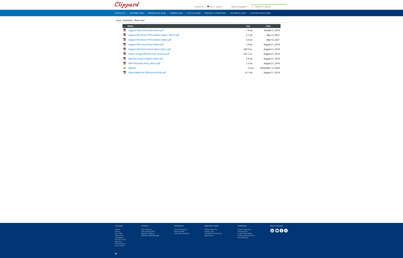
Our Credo (118, 234)
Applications (209, 236)
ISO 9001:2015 (120, 240)
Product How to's (210, 229)
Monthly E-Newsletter (150, 236)
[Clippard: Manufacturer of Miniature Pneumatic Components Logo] (127, 5)
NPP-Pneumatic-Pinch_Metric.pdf (144, 63)
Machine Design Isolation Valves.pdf (145, 58)
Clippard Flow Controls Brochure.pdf (146, 30)
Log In (218, 6)
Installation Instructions (213, 234)
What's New (139, 20)
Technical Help (179, 231)
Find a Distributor (180, 229)
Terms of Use (119, 246)
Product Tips (209, 231)
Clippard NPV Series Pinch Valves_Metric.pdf (149, 49)
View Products (146, 229)
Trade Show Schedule (181, 234)
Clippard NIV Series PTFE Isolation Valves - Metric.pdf (153, 35)
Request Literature (148, 234)
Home (118, 20)
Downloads (128, 20)
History (117, 231)
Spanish (132, 68)
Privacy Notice (120, 244)
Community (119, 238)
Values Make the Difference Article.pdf (147, 72)
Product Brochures (244, 229)
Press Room (119, 236)
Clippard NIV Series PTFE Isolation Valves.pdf (149, 39)
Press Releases (243, 238)
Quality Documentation (246, 236)
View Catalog (146, 231)
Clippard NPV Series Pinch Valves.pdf (146, 44)
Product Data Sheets (245, 234)
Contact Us (199, 6)
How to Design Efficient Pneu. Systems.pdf (148, 54)
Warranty (118, 242)
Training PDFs (243, 231)
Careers (117, 229)
